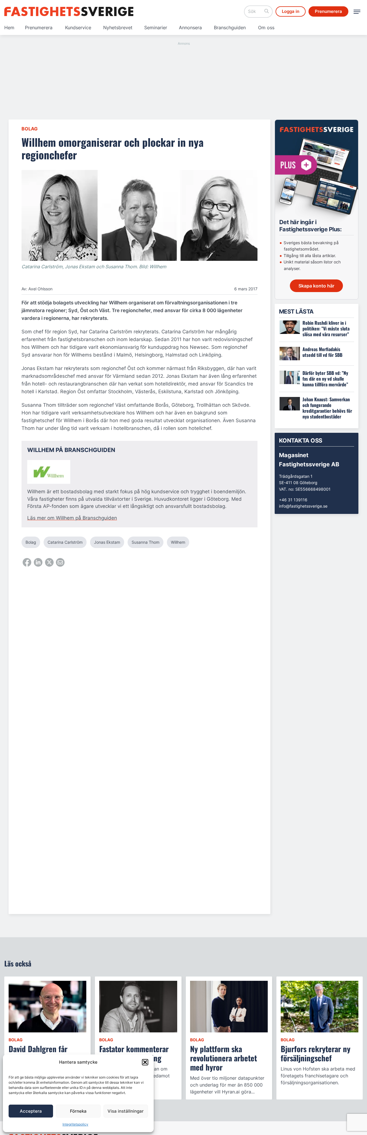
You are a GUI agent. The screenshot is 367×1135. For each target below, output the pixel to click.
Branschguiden (230, 27)
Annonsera (190, 27)
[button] (145, 1062)
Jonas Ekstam (107, 542)
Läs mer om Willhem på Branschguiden (72, 518)
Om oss (266, 27)
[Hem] (68, 11)
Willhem (178, 542)
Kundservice (78, 27)
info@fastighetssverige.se (303, 506)
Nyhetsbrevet (117, 27)
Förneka (78, 1111)
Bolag (30, 129)
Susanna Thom (145, 542)
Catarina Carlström (65, 542)
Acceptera (31, 1111)
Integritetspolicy (75, 1124)
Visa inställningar (126, 1111)
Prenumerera (38, 27)
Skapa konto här (316, 286)
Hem (9, 27)
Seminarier (155, 27)
